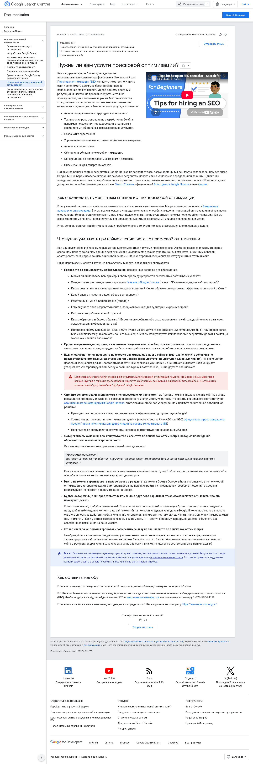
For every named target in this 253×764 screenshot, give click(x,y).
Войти (245, 4)
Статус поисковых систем (132, 717)
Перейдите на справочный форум (69, 706)
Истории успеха (127, 728)
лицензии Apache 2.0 (218, 641)
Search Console (235, 15)
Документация (69, 4)
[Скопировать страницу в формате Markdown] (183, 65)
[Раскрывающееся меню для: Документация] (82, 4)
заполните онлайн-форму (142, 597)
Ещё (148, 4)
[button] (22, 31)
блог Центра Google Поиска (171, 184)
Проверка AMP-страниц (199, 723)
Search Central (37, 4)
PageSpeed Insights (196, 717)
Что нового (128, 4)
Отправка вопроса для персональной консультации (80, 712)
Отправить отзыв (213, 43)
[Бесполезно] (225, 34)
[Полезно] (220, 34)
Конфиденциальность (94, 756)
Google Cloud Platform (148, 742)
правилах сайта (92, 645)
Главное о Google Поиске (143, 282)
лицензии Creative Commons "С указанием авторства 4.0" (153, 641)
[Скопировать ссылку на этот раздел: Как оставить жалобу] (101, 578)
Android (93, 742)
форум (202, 184)
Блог (112, 4)
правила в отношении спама (166, 557)
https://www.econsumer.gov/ (199, 604)
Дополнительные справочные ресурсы (72, 726)
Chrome (109, 742)
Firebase (125, 742)
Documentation (16, 15)
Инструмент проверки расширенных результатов (214, 712)
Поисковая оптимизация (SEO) (77, 81)
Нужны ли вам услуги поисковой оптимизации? (144, 706)
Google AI (173, 742)
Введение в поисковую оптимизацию (139, 712)
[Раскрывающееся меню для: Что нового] (139, 4)
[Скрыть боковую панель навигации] (41, 757)
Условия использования (64, 756)
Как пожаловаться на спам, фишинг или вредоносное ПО (81, 719)
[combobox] (193, 4)
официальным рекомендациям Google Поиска (94, 403)
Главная (61, 34)
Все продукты (193, 742)
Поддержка (97, 4)
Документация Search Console (135, 723)
